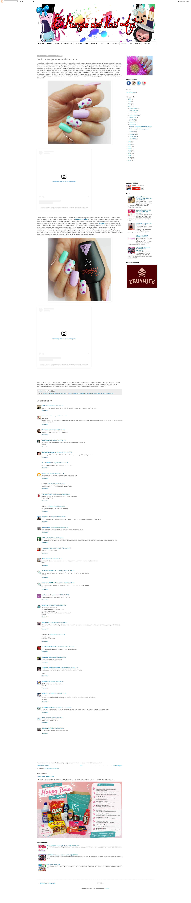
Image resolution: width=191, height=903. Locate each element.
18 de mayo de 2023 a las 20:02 (60, 595)
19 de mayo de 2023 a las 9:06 (57, 605)
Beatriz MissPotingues (48, 452)
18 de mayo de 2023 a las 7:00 (57, 440)
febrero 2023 (133, 136)
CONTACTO (146, 43)
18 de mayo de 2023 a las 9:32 (63, 452)
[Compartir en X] (50, 391)
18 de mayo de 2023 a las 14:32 (56, 506)
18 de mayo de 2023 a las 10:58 (59, 463)
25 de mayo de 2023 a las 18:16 (56, 681)
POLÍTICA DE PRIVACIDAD (47, 883)
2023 (129, 106)
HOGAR (108, 43)
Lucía (43, 537)
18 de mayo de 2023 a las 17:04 (52, 558)
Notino (102, 393)
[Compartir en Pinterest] (54, 391)
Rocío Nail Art (46, 463)
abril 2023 (132, 132)
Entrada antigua (117, 765)
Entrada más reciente (43, 765)
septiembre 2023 (134, 115)
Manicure (91, 393)
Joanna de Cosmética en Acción (51, 667)
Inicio (81, 765)
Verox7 (44, 473)
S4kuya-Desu (45, 416)
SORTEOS (137, 43)
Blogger (107, 888)
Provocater (107, 393)
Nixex (43, 717)
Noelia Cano (45, 440)
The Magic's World (47, 494)
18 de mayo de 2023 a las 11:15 (55, 473)
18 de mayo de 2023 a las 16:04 (62, 548)
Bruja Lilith (45, 430)
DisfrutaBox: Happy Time (45, 776)
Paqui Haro (45, 516)
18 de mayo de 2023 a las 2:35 (56, 430)
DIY (131, 43)
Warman (44, 728)
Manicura (65, 393)
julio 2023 (132, 120)
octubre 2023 (133, 113)
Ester (43, 405)
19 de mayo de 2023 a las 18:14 (58, 622)
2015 (129, 158)
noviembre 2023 (134, 110)
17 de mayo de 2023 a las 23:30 (54, 405)
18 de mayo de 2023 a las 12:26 (61, 494)
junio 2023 (133, 122)
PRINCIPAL (41, 43)
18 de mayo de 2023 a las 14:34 (57, 516)
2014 (129, 160)
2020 (129, 146)
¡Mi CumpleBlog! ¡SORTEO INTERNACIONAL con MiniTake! (63, 845)
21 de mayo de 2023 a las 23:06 (65, 646)
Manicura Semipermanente (81, 393)
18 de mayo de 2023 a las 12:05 (56, 483)
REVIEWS (115, 43)
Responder (45, 410)
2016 (129, 155)
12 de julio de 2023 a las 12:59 (55, 728)
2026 (129, 99)
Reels (111, 393)
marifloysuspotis (46, 595)
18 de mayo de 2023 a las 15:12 (54, 537)
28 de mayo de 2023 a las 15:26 (57, 693)
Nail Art (95, 393)
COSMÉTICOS (68, 43)
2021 (129, 144)
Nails (99, 393)
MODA (86, 43)
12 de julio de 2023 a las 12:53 (54, 717)
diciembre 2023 (134, 108)
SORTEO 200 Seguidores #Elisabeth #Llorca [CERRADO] (62, 855)
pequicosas (45, 605)
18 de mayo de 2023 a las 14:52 (59, 527)
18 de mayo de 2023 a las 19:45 (65, 570)
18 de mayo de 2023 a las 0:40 (58, 416)
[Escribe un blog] (48, 391)
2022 (129, 141)
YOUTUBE (124, 43)
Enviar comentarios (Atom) (52, 768)
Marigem (44, 681)
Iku (42, 558)
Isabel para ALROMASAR (49, 570)
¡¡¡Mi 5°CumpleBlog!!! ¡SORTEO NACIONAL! (142, 236)
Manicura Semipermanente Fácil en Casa (140, 126)
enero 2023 (133, 139)
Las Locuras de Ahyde (48, 707)
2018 (129, 151)
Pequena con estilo (47, 548)
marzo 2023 (133, 134)
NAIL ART (50, 43)
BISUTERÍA (94, 43)
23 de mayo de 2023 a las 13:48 (69, 667)
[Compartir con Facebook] (52, 391)
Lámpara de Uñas (57, 393)
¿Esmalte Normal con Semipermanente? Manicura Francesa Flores (143, 198)
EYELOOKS (78, 43)
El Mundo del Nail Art (48, 393)
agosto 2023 (133, 117)
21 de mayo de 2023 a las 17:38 (56, 634)
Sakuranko (45, 657)
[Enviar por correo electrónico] (46, 391)
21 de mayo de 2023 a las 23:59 (57, 657)
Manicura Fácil (71, 393)
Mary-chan (45, 693)
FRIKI (101, 43)
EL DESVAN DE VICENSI (49, 646)
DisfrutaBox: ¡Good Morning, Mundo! (139, 129)
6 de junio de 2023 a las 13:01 (63, 707)
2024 (129, 104)
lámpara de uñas (81, 219)
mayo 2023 (133, 124)
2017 (129, 153)
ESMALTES (58, 43)
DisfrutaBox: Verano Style (53, 864)
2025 (129, 101)
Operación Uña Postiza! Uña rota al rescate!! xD (143, 224)
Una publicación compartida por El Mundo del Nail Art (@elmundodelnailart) (64, 207)
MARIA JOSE (45, 622)
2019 (129, 148)
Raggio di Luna (46, 527)
